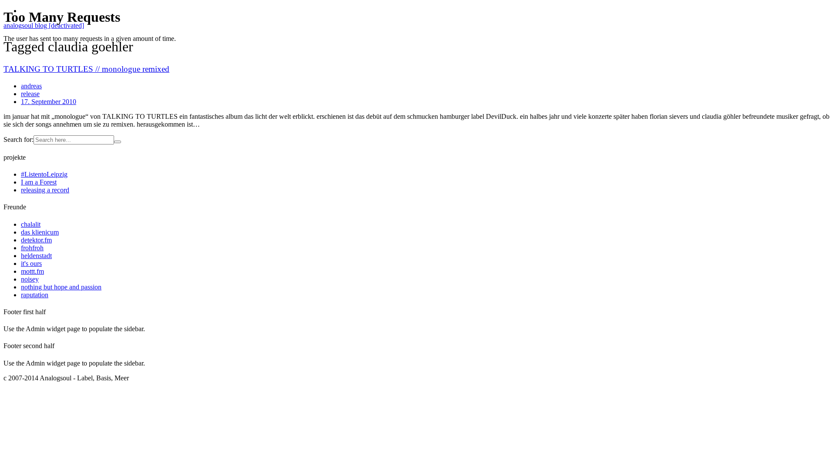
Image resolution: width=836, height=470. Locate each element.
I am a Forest (39, 182)
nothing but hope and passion (61, 287)
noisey (30, 279)
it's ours (31, 263)
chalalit (30, 224)
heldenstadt (36, 255)
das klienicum (40, 232)
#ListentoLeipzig (44, 174)
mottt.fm (32, 271)
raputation (34, 295)
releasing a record (45, 190)
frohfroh (32, 248)
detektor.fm (36, 240)
